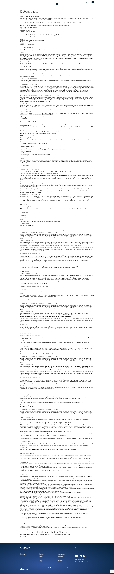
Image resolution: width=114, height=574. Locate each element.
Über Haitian (60, 556)
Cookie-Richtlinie (90, 568)
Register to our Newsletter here (82, 561)
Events (40, 559)
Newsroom (41, 557)
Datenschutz (90, 566)
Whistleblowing (84, 566)
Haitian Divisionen (61, 557)
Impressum (77, 566)
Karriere (40, 560)
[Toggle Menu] (92, 2)
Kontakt (40, 561)
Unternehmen (61, 554)
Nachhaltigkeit (61, 560)
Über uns (22, 554)
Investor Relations (61, 559)
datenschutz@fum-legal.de (29, 44)
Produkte (41, 556)
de (84, 2)
